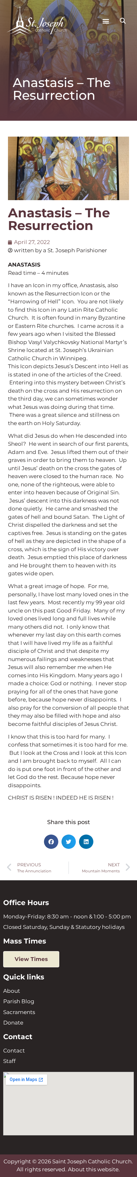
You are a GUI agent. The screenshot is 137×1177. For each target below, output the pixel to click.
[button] (106, 21)
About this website (93, 1169)
